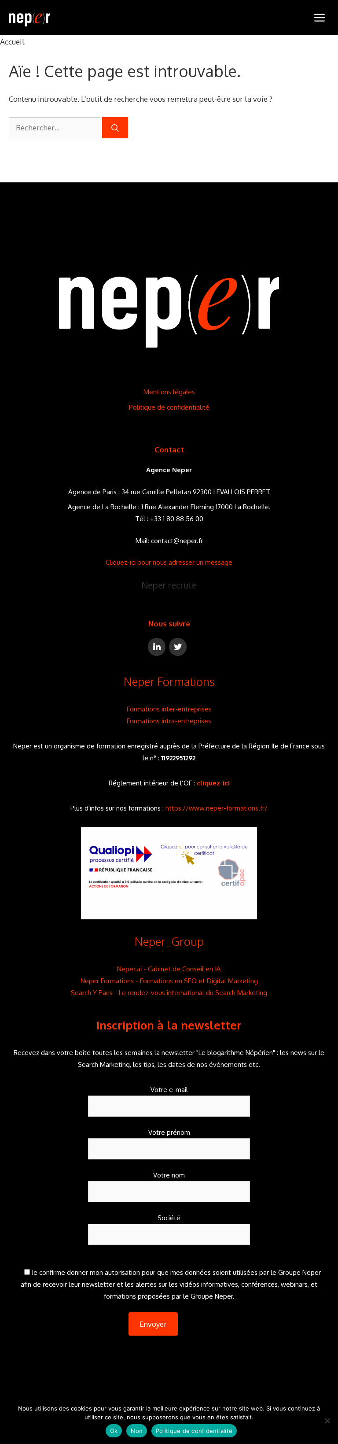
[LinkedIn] (156, 647)
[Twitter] (178, 647)
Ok (114, 1430)
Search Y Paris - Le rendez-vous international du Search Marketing (169, 993)
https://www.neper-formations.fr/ (216, 808)
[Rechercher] (115, 127)
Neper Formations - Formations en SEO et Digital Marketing (169, 981)
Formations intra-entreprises (169, 721)
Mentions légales (169, 392)
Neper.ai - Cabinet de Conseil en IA (169, 969)
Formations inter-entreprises (169, 709)
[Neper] (29, 17)
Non (137, 1430)
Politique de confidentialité (169, 407)
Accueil (12, 41)
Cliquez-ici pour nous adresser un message (169, 562)
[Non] (327, 1420)
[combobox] (54, 127)
